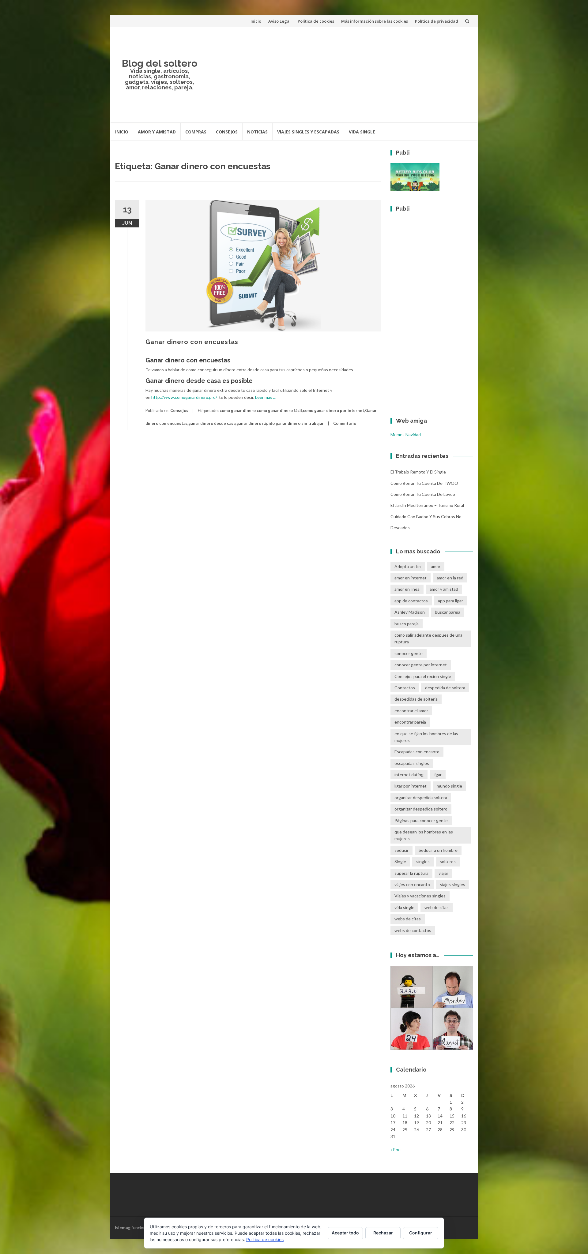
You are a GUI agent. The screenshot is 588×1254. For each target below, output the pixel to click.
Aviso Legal (279, 21)
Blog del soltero (159, 63)
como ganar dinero (238, 410)
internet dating (409, 774)
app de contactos (411, 600)
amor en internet (410, 577)
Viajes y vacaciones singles (420, 895)
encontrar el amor (411, 710)
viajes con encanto (412, 884)
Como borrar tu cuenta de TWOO (424, 483)
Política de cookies (316, 21)
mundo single (449, 785)
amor (435, 566)
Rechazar (383, 1232)
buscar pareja (447, 612)
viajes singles (452, 884)
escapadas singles (411, 763)
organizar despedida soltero (420, 808)
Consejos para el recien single (422, 676)
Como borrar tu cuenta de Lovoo (422, 494)
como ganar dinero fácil (279, 410)
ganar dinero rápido (255, 423)
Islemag (122, 1227)
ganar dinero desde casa (212, 423)
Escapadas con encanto (416, 751)
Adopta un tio (407, 566)
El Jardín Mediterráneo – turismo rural (427, 505)
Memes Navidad (405, 434)
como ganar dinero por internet (333, 410)
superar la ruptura (411, 873)
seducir (401, 850)
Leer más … (265, 397)
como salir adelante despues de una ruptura (428, 638)
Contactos (404, 687)
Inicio (256, 21)
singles (423, 861)
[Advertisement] (339, 75)
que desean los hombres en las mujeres (423, 835)
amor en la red (450, 577)
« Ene (395, 1149)
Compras (195, 132)
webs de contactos (412, 930)
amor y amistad (444, 589)
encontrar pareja (410, 721)
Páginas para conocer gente (421, 820)
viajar (443, 873)
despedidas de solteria (416, 699)
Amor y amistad (157, 132)
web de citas (436, 907)
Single (400, 861)
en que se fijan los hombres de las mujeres (426, 737)
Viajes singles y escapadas (308, 132)
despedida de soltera (445, 687)
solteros (448, 861)
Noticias (257, 132)
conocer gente (408, 653)
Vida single (362, 132)
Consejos (227, 132)
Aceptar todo (345, 1232)
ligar (438, 774)
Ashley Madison (409, 612)
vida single (404, 907)
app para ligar (450, 600)
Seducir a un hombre (438, 850)
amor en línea (407, 589)
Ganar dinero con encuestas (191, 342)
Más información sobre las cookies (374, 21)
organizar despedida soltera (420, 797)
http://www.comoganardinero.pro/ (184, 397)
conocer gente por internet (420, 664)
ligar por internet (410, 785)
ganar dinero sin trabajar (300, 423)
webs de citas (407, 918)
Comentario (344, 423)
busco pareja (406, 623)
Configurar (420, 1232)
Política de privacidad (436, 21)
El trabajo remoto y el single (418, 471)
